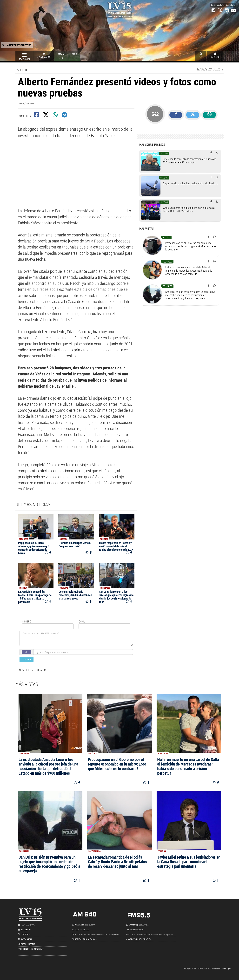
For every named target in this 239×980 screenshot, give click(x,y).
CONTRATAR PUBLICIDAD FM (138, 939)
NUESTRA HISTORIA (26, 944)
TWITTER (26, 934)
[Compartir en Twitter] (46, 115)
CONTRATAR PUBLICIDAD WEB (31, 949)
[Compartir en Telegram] (65, 115)
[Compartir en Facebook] (37, 115)
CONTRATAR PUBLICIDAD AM (84, 939)
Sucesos (22, 70)
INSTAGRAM (26, 939)
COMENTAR (26, 659)
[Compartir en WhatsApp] (55, 115)
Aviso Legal (226, 968)
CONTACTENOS (28, 924)
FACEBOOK (26, 929)
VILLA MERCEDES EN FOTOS (16, 45)
